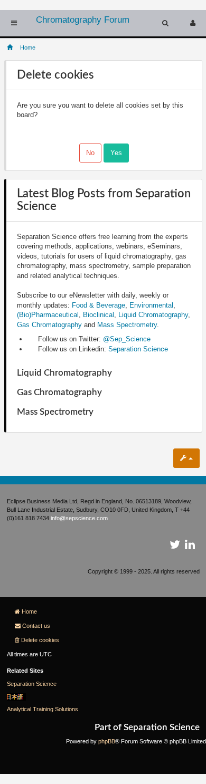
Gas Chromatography (49, 325)
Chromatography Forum (82, 20)
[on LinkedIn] (190, 546)
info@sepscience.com (79, 518)
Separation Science (138, 349)
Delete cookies (40, 640)
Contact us (36, 626)
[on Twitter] (175, 546)
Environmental (151, 305)
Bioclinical (98, 315)
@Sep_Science (127, 339)
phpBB (106, 741)
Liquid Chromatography (153, 315)
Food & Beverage (98, 305)
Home (29, 611)
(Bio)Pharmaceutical (48, 315)
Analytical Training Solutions (42, 709)
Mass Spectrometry (127, 325)
